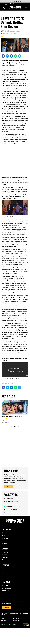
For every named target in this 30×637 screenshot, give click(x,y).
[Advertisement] (15, 160)
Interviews (5, 585)
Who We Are (5, 552)
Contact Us (5, 557)
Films (2, 14)
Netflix (14, 383)
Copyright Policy (16, 618)
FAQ (2, 559)
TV (2, 571)
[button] (4, 8)
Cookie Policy (15, 620)
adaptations (8, 383)
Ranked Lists (5, 590)
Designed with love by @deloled (8, 624)
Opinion (4, 593)
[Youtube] (11, 3)
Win (2, 576)
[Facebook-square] (1, 3)
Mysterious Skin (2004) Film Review (12, 416)
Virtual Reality (6, 574)
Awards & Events (6, 588)
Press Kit (4, 555)
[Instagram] (3, 3)
